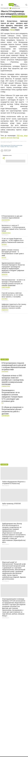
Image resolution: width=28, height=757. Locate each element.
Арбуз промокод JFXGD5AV (11, 504)
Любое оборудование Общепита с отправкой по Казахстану (13, 483)
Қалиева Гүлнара (7, 150)
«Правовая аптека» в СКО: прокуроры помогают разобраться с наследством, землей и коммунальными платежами (13, 379)
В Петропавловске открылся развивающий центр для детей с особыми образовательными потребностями (14, 366)
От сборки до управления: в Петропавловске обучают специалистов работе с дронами (12, 410)
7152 (12, 30)
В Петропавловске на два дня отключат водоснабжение (12, 217)
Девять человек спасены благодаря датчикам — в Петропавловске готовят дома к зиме (13, 252)
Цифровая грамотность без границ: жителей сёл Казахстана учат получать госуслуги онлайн (14, 306)
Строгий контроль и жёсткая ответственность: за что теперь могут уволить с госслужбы (12, 295)
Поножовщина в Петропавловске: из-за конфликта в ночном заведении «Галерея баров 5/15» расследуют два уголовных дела (12, 395)
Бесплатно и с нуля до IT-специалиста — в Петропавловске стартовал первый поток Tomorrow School (14, 228)
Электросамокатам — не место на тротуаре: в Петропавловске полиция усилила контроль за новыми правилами (13, 282)
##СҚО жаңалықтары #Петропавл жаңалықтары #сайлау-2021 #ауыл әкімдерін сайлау (11, 146)
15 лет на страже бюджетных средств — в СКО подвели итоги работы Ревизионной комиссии (13, 240)
